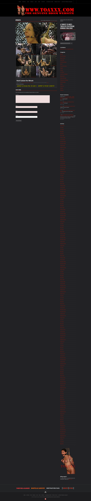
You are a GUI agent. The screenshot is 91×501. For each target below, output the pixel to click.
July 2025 (61, 151)
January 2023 (62, 211)
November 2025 (63, 143)
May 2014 (62, 419)
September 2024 (63, 171)
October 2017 (62, 337)
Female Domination (63, 66)
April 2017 (62, 349)
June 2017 (62, 345)
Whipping (61, 90)
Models (31, 1)
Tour (28, 1)
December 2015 (63, 381)
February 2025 (62, 161)
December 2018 (63, 309)
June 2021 (62, 249)
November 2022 (63, 215)
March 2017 (62, 351)
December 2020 (63, 261)
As (60, 114)
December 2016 (63, 357)
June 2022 (62, 225)
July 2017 (61, 343)
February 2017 (62, 353)
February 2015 (62, 401)
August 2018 (62, 317)
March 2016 (62, 375)
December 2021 (63, 237)
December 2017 (63, 333)
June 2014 (62, 417)
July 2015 (61, 391)
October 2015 (62, 385)
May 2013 (62, 443)
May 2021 (62, 251)
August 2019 (62, 293)
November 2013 (63, 431)
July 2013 (61, 439)
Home (20, 1)
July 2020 (61, 271)
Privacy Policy (57, 1)
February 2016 (62, 377)
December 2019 (63, 285)
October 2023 (62, 193)
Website (17, 115)
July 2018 (61, 319)
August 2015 (62, 389)
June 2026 (62, 129)
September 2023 (63, 195)
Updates (24, 1)
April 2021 (62, 253)
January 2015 (62, 403)
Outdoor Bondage (63, 78)
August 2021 (62, 245)
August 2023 (62, 197)
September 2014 (63, 411)
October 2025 (62, 145)
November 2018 (63, 311)
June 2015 (62, 393)
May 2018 (62, 323)
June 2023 (62, 201)
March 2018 (62, 327)
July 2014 (61, 415)
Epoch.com (70, 479)
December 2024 (63, 165)
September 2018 (63, 315)
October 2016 (62, 361)
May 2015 (62, 395)
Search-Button (75, 1)
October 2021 (62, 241)
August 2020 (62, 269)
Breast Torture (48, 20)
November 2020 (63, 263)
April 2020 (62, 277)
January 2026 (62, 139)
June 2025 (62, 153)
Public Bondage (31, 82)
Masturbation (62, 76)
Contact (43, 1)
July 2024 (61, 175)
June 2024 (62, 177)
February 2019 (62, 305)
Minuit (48, 82)
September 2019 (63, 291)
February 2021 (62, 257)
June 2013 (62, 441)
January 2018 (62, 331)
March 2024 (62, 183)
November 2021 (63, 239)
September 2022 (63, 219)
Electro (61, 64)
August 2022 (62, 221)
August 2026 (62, 125)
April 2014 (62, 421)
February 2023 (62, 209)
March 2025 (62, 159)
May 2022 (62, 227)
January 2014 (62, 427)
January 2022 (62, 235)
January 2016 (62, 379)
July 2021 (61, 247)
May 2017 (62, 347)
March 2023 (62, 207)
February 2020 (62, 281)
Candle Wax (62, 60)
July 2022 (61, 223)
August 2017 (62, 341)
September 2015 (63, 387)
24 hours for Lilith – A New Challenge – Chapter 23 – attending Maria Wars (67, 97)
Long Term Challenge (63, 74)
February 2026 (62, 137)
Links (39, 1)
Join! (36, 1)
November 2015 (63, 383)
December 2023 (63, 189)
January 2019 (62, 307)
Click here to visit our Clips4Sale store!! (66, 49)
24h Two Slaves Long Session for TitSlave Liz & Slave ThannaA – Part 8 (66, 115)
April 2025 (62, 157)
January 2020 (62, 283)
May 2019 (62, 299)
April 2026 (62, 133)
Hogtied (27, 82)
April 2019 (62, 301)
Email (17, 110)
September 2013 (63, 435)
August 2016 (62, 365)
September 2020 (63, 267)
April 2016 (62, 373)
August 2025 (62, 149)
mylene (61, 101)
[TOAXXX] (45, 10)
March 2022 (62, 231)
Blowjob (61, 54)
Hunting (61, 70)
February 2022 (62, 233)
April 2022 (62, 229)
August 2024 (62, 173)
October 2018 (62, 313)
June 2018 (62, 321)
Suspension (62, 86)
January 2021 (62, 259)
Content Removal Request (67, 1)
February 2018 (62, 329)
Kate (61, 110)
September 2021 (63, 243)
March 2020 (62, 279)
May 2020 (62, 275)
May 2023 (62, 203)
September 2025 (63, 147)
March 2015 (62, 399)
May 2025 (62, 155)
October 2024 (62, 169)
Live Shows (62, 72)
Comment (17, 94)
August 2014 (62, 413)
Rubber (61, 84)
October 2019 (62, 289)
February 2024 (62, 185)
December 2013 (63, 429)
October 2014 (62, 409)
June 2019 (62, 297)
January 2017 (62, 355)
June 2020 (62, 273)
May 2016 (62, 371)
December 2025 (63, 141)
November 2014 (63, 407)
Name (17, 105)
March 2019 (62, 303)
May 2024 (62, 179)
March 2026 (62, 135)
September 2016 (63, 363)
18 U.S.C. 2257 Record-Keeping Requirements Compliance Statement (50, 496)
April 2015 (62, 397)
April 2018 (62, 325)
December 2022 (63, 213)
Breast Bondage (63, 56)
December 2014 (63, 405)
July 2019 (61, 295)
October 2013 (62, 433)
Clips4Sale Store (49, 1)
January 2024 (62, 187)
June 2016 (62, 369)
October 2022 (62, 217)
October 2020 (62, 265)
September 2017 (63, 339)
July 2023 (61, 199)
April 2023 (62, 205)
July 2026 (61, 127)
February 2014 (62, 425)
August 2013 (62, 437)
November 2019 (63, 287)
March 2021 (62, 255)
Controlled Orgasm (63, 62)
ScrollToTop (45, 492)
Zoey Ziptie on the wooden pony (69, 106)
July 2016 (61, 367)
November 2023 (63, 191)
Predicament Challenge (64, 80)
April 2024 (62, 181)
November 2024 (63, 167)
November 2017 (63, 335)
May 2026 (62, 131)
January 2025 (62, 163)
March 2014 (62, 423)
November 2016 (63, 359)
